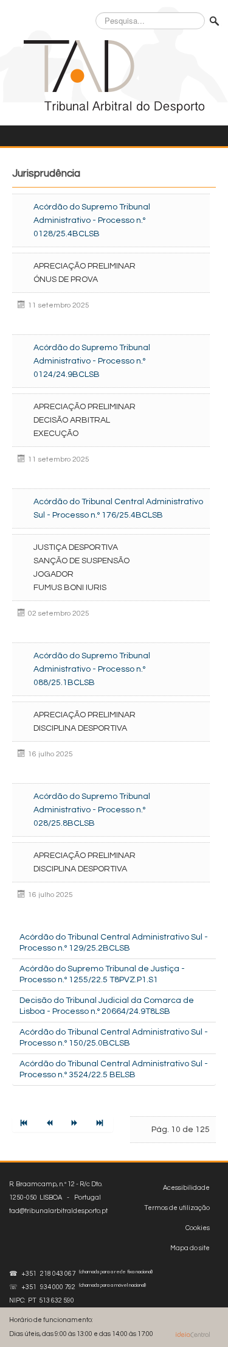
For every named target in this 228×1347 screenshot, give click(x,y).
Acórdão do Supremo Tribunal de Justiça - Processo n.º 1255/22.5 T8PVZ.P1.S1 (102, 974)
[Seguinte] (75, 1124)
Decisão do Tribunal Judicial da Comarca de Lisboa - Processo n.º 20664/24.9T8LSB (106, 1006)
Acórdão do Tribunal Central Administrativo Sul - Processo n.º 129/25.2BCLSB (113, 942)
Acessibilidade (186, 1187)
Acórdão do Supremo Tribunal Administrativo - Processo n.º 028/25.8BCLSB (91, 810)
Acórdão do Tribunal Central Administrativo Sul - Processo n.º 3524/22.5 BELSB (113, 1069)
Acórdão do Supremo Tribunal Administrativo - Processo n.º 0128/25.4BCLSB (91, 220)
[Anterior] (50, 1124)
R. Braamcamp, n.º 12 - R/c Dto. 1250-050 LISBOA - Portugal (58, 1197)
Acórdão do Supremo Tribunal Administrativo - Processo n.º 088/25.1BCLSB (91, 669)
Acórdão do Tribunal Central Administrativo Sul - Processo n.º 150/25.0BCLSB (113, 1037)
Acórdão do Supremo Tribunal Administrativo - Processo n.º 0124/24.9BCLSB (91, 361)
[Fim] (101, 1124)
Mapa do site (190, 1248)
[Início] (25, 1124)
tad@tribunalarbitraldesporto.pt (58, 1211)
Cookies (197, 1228)
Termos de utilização (177, 1208)
